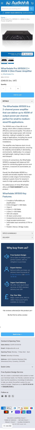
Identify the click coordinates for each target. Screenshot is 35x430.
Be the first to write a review (17, 315)
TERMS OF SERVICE (10, 420)
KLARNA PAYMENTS (24, 422)
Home (3, 17)
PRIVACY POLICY (10, 422)
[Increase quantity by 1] (18, 88)
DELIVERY (6, 237)
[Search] (31, 8)
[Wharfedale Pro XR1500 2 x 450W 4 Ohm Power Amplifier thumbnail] (4, 61)
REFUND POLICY (23, 420)
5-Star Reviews (15, 274)
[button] (17, 314)
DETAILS (6, 101)
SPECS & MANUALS (9, 233)
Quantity (3, 84)
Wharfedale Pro (8, 74)
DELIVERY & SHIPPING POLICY (16, 418)
